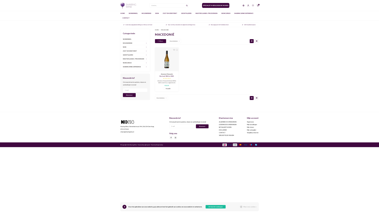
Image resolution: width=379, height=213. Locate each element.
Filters (161, 41)
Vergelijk (168, 88)
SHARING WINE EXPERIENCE (243, 13)
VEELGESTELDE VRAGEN (226, 135)
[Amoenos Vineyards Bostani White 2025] (167, 59)
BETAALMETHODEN (225, 127)
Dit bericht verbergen (216, 207)
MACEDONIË (165, 30)
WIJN (157, 13)
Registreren (250, 122)
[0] (258, 5)
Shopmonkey (159, 145)
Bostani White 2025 (167, 76)
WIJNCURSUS (225, 13)
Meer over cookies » (250, 207)
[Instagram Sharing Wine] (175, 137)
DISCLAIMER (223, 130)
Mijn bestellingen (252, 124)
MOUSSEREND (146, 13)
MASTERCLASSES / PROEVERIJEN (206, 13)
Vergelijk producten (252, 132)
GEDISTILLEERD (186, 13)
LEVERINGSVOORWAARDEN (227, 124)
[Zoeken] (187, 5)
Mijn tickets (250, 127)
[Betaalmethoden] (224, 144)
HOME (122, 13)
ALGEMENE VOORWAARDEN (227, 122)
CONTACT (125, 18)
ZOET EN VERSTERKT (170, 13)
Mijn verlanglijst (251, 130)
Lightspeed (147, 145)
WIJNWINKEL (133, 13)
